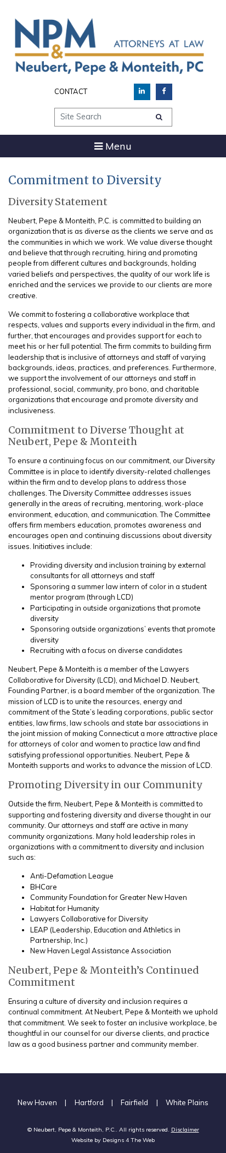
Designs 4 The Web (129, 1140)
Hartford (89, 1102)
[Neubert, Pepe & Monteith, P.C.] (109, 45)
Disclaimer (185, 1129)
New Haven (37, 1102)
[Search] (159, 117)
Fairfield (134, 1102)
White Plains (187, 1102)
